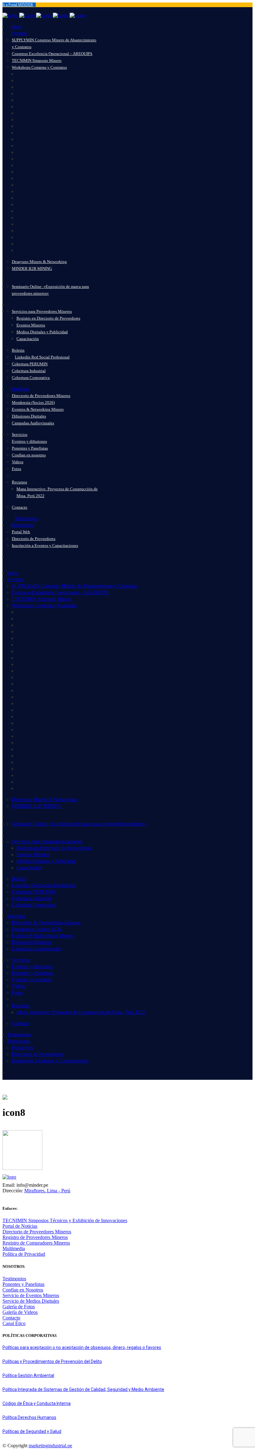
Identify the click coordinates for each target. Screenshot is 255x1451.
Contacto (11, 1317)
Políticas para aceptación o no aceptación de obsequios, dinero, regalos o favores (81, 1347)
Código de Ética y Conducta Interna (36, 1403)
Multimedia (13, 1248)
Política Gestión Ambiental (28, 1375)
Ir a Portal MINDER (17, 4)
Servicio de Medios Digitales (30, 1301)
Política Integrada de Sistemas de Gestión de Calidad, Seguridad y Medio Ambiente (83, 1389)
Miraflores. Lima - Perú (47, 1190)
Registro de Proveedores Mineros (35, 1237)
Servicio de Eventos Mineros (30, 1295)
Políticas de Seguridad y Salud (31, 1431)
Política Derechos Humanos (29, 1417)
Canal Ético (14, 1323)
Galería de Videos (20, 1312)
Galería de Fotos (18, 1306)
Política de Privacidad (23, 1254)
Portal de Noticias (19, 1226)
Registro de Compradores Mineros (36, 1242)
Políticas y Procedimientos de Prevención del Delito (52, 1361)
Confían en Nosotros (22, 1289)
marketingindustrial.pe (50, 1445)
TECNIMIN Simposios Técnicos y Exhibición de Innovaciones (64, 1220)
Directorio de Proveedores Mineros (36, 1231)
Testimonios (14, 1278)
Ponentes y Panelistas (23, 1284)
